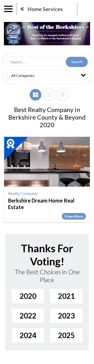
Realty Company (23, 193)
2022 (28, 315)
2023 (66, 315)
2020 (28, 296)
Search (77, 61)
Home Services (45, 9)
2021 (66, 296)
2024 (28, 335)
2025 (66, 335)
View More (73, 216)
